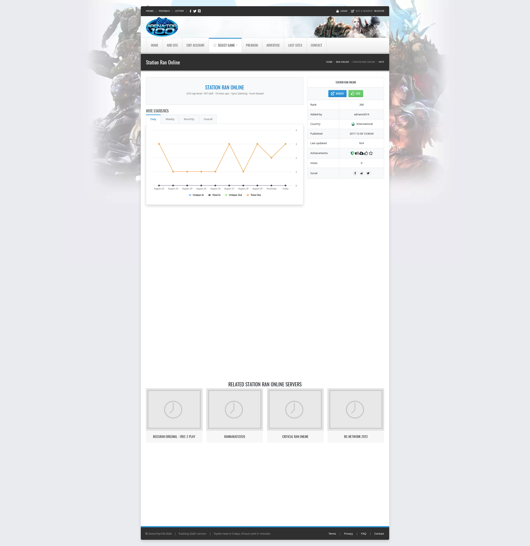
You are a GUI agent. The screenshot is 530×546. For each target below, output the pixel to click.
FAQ (363, 533)
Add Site (172, 45)
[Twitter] (195, 11)
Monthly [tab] (189, 119)
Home (154, 45)
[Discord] (199, 11)
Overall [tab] (208, 119)
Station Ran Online (224, 87)
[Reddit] (361, 173)
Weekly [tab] (170, 119)
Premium (252, 45)
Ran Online (342, 61)
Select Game (226, 45)
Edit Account (196, 45)
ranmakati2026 (234, 437)
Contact (316, 45)
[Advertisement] (346, 245)
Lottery (179, 11)
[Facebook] (191, 11)
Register (379, 11)
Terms (332, 533)
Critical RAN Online (295, 437)
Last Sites (295, 45)
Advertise (273, 45)
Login (343, 11)
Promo (150, 11)
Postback (164, 11)
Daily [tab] (153, 119)
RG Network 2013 (356, 437)
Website (340, 93)
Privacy (348, 533)
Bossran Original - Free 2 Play (174, 437)
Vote (381, 61)
